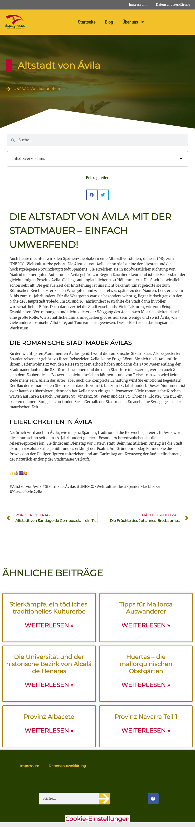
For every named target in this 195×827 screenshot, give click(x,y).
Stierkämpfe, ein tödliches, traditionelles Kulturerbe (49, 608)
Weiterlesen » (49, 625)
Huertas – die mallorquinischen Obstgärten (146, 664)
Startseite (87, 22)
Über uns (130, 22)
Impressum (137, 5)
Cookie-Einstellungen (97, 818)
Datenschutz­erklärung (173, 5)
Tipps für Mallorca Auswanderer (146, 608)
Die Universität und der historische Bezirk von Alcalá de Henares (49, 664)
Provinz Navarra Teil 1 (146, 716)
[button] (181, 158)
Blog (109, 22)
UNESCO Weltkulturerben (37, 88)
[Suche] (104, 798)
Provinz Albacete (49, 716)
